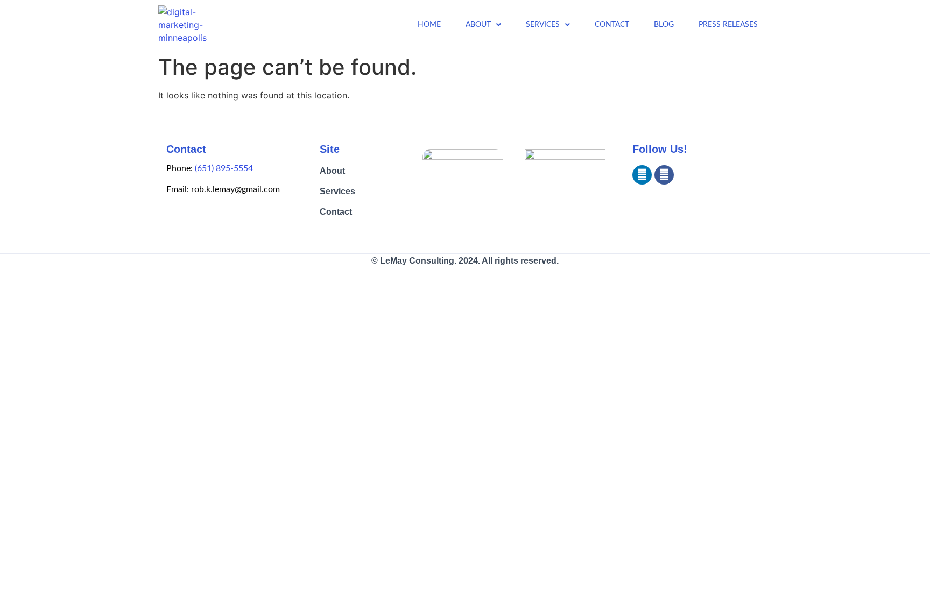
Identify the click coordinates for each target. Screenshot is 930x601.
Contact (612, 25)
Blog (664, 25)
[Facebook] (664, 175)
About (478, 25)
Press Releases (728, 25)
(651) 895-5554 (224, 168)
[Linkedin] (642, 175)
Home (429, 25)
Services (543, 25)
